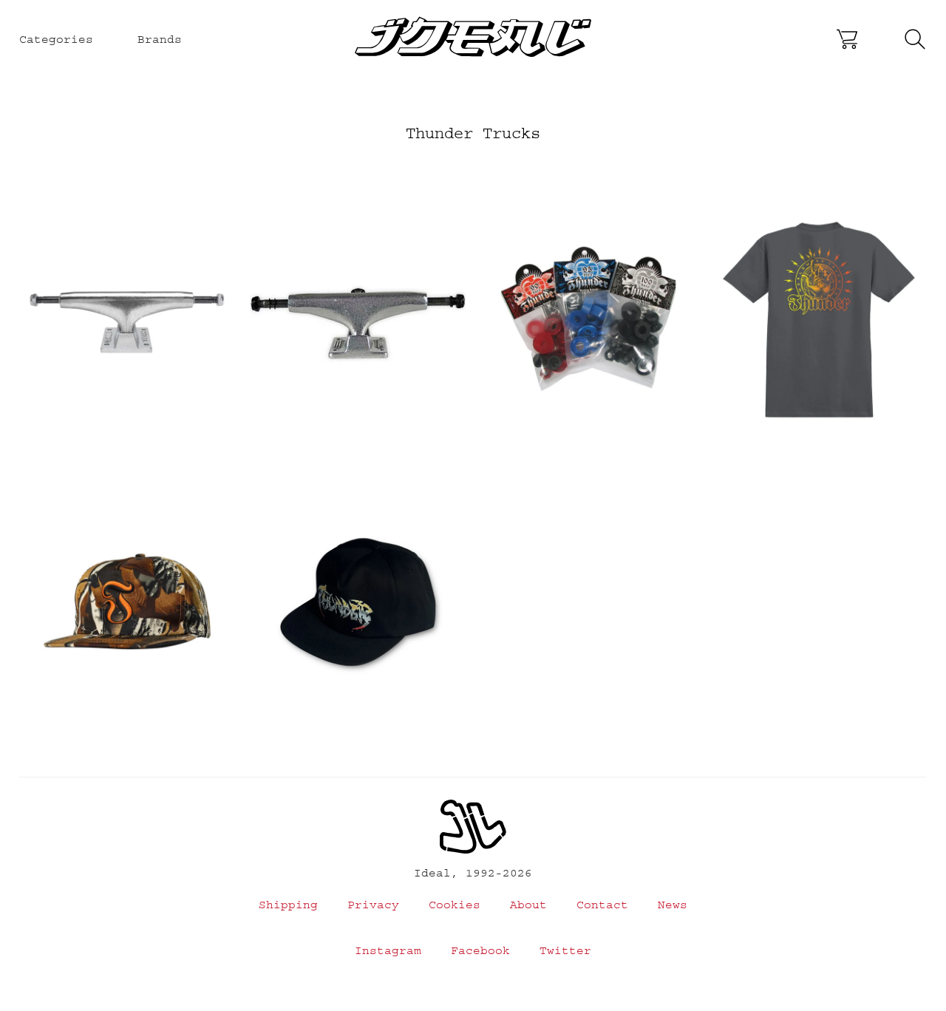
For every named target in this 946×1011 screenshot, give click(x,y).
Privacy (373, 904)
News (672, 904)
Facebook (480, 950)
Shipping (288, 904)
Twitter (565, 950)
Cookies (454, 904)
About (528, 904)
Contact (602, 904)
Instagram (388, 950)
